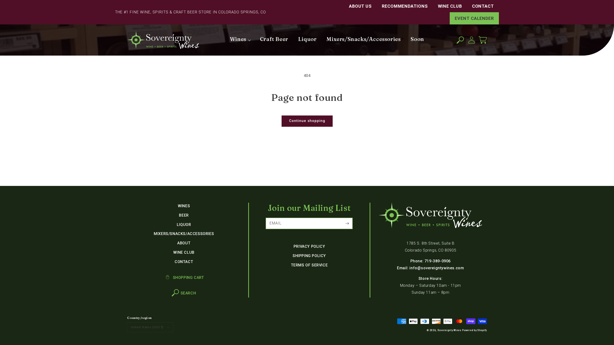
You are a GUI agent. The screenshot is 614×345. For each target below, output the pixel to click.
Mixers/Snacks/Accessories (184, 233)
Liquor (184, 224)
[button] (460, 40)
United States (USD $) (147, 327)
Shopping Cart (188, 277)
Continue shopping (307, 121)
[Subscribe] (347, 223)
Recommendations (405, 6)
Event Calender (474, 18)
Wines (184, 206)
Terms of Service (309, 265)
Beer (184, 215)
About (183, 243)
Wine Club (450, 6)
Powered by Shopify (474, 330)
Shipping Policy (309, 255)
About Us (360, 6)
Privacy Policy (309, 246)
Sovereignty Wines (449, 330)
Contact (483, 6)
